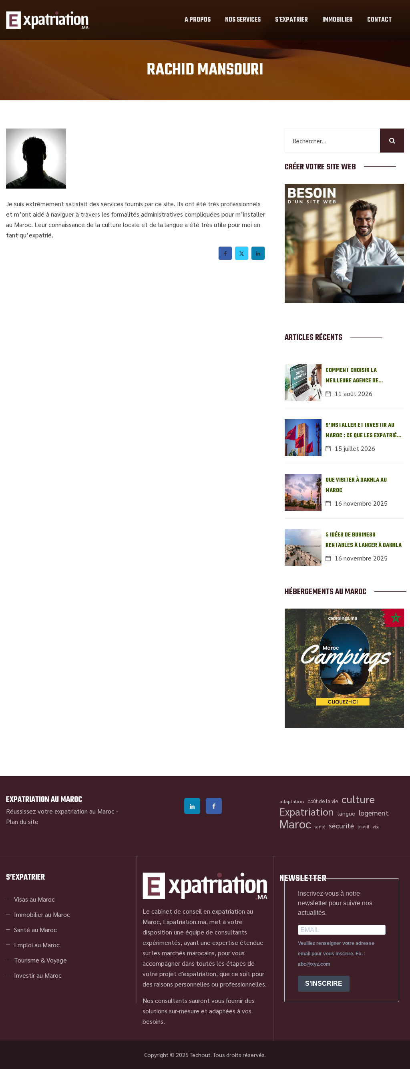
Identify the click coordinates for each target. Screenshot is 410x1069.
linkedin (192, 806)
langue (346, 813)
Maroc (295, 823)
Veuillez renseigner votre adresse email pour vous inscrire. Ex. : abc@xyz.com (336, 953)
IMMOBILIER (337, 20)
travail (363, 826)
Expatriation (306, 811)
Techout (200, 1054)
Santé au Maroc (35, 929)
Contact (379, 20)
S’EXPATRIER (291, 20)
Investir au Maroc (38, 975)
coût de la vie (323, 801)
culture (358, 799)
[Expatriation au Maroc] (47, 20)
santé (320, 827)
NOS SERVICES (243, 20)
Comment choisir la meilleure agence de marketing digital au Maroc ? (364, 376)
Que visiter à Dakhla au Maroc (356, 485)
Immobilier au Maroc (42, 914)
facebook (214, 806)
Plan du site (22, 821)
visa (376, 826)
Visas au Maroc (34, 899)
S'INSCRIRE (323, 983)
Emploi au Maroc (37, 944)
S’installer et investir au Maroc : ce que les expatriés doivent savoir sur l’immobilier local (363, 431)
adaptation (291, 801)
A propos (198, 20)
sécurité (341, 825)
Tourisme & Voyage (40, 960)
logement (374, 812)
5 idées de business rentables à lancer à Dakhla (364, 540)
